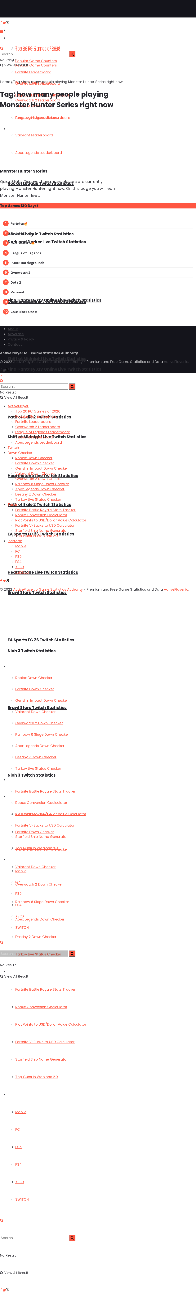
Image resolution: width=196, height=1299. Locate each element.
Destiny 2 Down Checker (35, 936)
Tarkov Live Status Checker (38, 768)
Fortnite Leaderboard (33, 72)
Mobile (20, 1112)
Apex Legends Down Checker (40, 919)
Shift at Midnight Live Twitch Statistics (47, 358)
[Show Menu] (1, 31)
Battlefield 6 (21, 243)
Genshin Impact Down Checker (41, 700)
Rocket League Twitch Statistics (41, 234)
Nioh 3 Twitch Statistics (32, 775)
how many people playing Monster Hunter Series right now (73, 81)
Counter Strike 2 (24, 233)
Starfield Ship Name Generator (41, 1059)
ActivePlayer (17, 30)
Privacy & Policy (21, 339)
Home (5, 81)
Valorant (17, 292)
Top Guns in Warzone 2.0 (36, 1076)
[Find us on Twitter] (6, 1290)
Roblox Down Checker (33, 677)
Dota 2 (16, 282)
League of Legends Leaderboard (42, 432)
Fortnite (17, 223)
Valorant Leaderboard (34, 437)
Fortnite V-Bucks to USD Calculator (45, 1041)
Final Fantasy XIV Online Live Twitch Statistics (54, 300)
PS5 (18, 1147)
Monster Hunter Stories (23, 171)
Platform (14, 1094)
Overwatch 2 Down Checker (39, 884)
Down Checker (19, 666)
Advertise (16, 334)
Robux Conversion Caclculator (41, 1006)
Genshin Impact (23, 302)
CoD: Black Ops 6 (24, 311)
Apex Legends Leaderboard (38, 442)
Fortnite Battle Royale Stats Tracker (45, 989)
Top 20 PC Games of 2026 (37, 49)
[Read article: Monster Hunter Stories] (66, 139)
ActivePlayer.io (176, 361)
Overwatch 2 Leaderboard (37, 426)
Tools (12, 780)
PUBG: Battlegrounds (27, 262)
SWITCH (22, 1199)
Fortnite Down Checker (34, 689)
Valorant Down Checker (35, 866)
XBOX (19, 1181)
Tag (16, 81)
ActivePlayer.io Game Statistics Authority (48, 361)
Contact (15, 344)
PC (17, 1129)
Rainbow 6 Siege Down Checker (42, 901)
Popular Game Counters (36, 60)
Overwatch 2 (20, 272)
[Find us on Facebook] (1, 1290)
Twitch (13, 447)
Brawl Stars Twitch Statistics (37, 592)
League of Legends (26, 253)
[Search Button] (1, 1220)
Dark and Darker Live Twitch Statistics (47, 242)
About (13, 328)
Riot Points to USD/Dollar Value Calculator (50, 1024)
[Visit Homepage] (15, 9)
